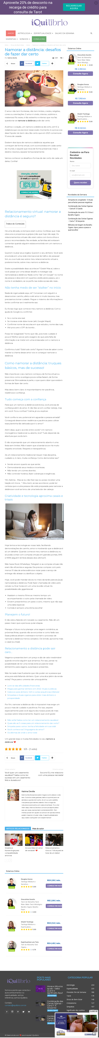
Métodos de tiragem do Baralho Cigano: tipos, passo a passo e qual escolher (80, 227)
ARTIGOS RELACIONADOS (17, 829)
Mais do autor (38, 829)
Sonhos (24, 39)
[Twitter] (23, 1012)
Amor (28, 45)
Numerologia (52, 995)
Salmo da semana (64, 33)
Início (6, 45)
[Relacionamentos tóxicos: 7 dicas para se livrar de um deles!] (54, 840)
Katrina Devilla (12, 58)
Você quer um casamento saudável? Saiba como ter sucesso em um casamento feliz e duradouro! (17, 776)
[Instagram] (12, 1012)
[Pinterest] (18, 1012)
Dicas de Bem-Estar (17, 45)
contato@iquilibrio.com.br (15, 1005)
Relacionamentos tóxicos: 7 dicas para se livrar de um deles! (54, 850)
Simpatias (11, 39)
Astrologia (24, 33)
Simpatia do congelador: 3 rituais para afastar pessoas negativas (80, 201)
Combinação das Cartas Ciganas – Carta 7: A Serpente (80, 220)
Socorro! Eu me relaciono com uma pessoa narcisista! (50, 773)
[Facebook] (7, 1012)
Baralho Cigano (52, 1010)
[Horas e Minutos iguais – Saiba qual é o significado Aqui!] (40, 988)
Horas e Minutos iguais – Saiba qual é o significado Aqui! (55, 989)
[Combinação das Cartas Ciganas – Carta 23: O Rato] (40, 1018)
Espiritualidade (42, 33)
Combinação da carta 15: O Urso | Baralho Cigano (80, 213)
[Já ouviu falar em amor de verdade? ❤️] (34, 840)
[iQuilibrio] (49, 22)
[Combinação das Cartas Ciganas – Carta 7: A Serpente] (40, 1003)
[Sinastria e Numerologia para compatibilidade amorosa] (14, 840)
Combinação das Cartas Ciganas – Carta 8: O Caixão (80, 207)
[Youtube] (29, 1012)
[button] (91, 33)
